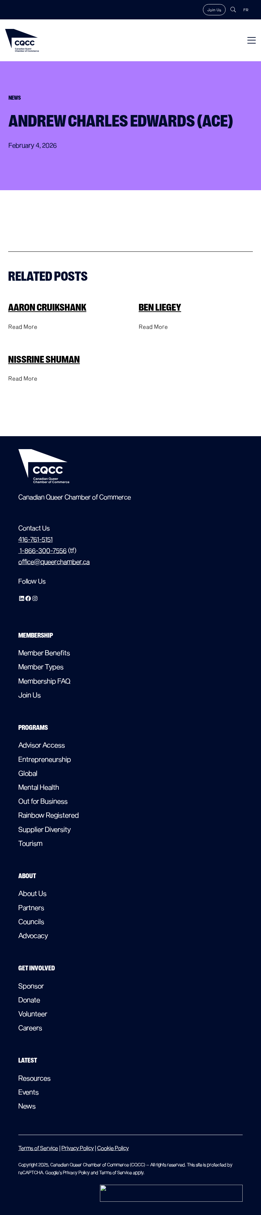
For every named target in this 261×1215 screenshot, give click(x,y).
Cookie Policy (113, 1148)
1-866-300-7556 (42, 550)
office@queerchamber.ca (54, 561)
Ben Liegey (160, 307)
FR (245, 9)
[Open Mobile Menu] (251, 40)
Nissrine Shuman (44, 359)
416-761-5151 (35, 539)
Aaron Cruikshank (47, 307)
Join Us (214, 9)
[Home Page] (22, 40)
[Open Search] (233, 9)
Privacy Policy (78, 1148)
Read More (22, 326)
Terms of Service (38, 1148)
